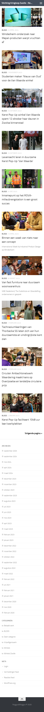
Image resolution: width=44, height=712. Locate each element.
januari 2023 (8, 540)
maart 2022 (8, 574)
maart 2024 (8, 473)
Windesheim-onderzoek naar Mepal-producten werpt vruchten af (21, 38)
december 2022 (10, 546)
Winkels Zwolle (9, 653)
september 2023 (10, 495)
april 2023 (7, 523)
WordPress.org (10, 683)
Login (6, 666)
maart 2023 (8, 529)
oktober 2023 (9, 490)
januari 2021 (8, 596)
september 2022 (10, 562)
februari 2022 (9, 579)
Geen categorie (10, 637)
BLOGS (4, 30)
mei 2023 (7, 518)
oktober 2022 (9, 557)
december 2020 (10, 601)
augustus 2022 (9, 568)
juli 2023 (7, 507)
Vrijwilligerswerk (10, 642)
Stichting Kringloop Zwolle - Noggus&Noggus (17, 3)
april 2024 (7, 468)
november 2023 (10, 484)
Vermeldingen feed (11, 672)
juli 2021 (7, 585)
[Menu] (41, 3)
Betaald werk (9, 626)
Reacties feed (9, 677)
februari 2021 (9, 590)
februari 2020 (9, 613)
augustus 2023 (9, 501)
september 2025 (10, 451)
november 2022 (10, 551)
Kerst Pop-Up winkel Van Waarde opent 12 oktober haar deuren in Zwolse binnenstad (21, 118)
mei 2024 (7, 462)
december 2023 (10, 479)
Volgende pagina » (33, 433)
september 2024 (10, 456)
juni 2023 (7, 512)
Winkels (7, 648)
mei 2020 (7, 607)
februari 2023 (9, 535)
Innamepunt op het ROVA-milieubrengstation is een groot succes (19, 199)
